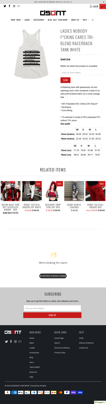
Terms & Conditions (62, 348)
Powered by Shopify (38, 386)
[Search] (93, 20)
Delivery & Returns (86, 343)
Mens (18, 19)
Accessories (39, 19)
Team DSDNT (63, 19)
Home (13, 19)
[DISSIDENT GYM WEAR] (53, 12)
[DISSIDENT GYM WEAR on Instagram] (14, 6)
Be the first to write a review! (53, 276)
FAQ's (81, 338)
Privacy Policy (59, 353)
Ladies (27, 19)
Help (85, 19)
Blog (50, 19)
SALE (55, 19)
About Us (75, 19)
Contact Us (83, 348)
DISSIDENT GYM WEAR (20, 386)
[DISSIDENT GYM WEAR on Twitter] (4, 6)
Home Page (59, 338)
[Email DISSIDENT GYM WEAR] (18, 6)
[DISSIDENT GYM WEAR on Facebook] (9, 6)
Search (57, 343)
